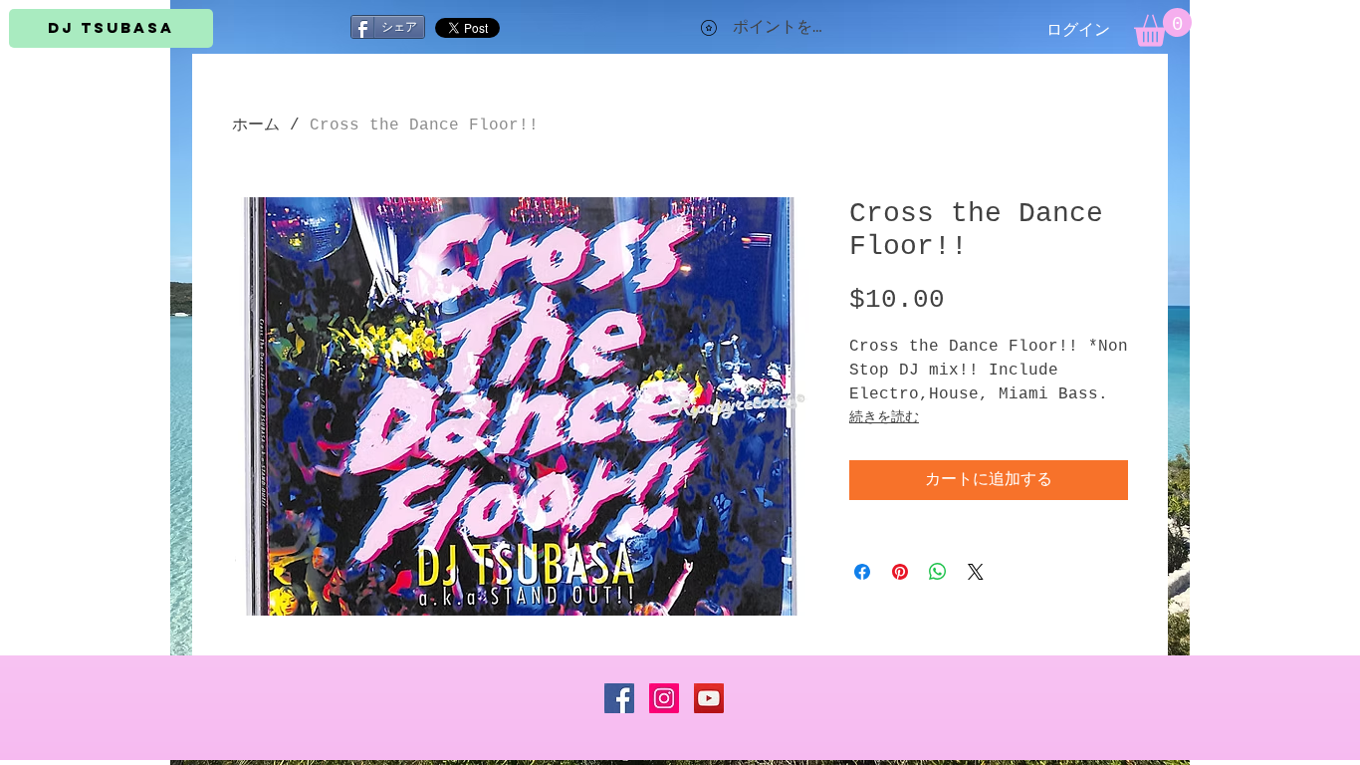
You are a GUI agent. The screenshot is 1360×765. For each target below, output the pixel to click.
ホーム (256, 125)
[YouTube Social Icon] (709, 698)
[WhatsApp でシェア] (938, 572)
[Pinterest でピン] (900, 572)
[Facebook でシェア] (862, 572)
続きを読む (884, 417)
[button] (1163, 27)
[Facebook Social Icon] (619, 698)
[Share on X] (976, 572)
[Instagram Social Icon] (664, 698)
